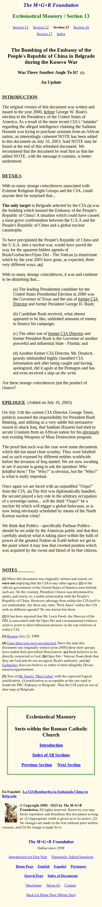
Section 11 (21, 27)
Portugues (78, 866)
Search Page (33, 876)
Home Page (24, 866)
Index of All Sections (51, 755)
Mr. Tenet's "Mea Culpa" (36, 676)
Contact (70, 885)
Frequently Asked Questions (72, 857)
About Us (53, 885)
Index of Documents (63, 876)
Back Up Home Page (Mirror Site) (51, 895)
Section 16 (81, 27)
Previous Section (36, 764)
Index (61, 34)
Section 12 (41, 27)
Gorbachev (10, 665)
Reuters (12, 636)
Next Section (69, 764)
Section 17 (44, 34)
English (44, 866)
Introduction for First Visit (28, 857)
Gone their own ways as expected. (32, 643)
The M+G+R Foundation (51, 5)
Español (60, 866)
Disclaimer (34, 885)
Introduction (51, 745)
